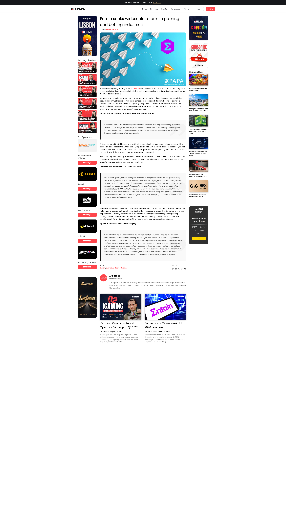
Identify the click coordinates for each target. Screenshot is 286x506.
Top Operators (84, 137)
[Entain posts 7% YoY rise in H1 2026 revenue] (165, 307)
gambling (110, 268)
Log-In (200, 9)
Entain (137, 88)
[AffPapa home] (78, 9)
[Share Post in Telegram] (185, 268)
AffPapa (113, 275)
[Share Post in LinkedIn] (176, 268)
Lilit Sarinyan (104, 331)
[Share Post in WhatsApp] (182, 268)
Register (210, 9)
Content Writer (115, 279)
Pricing (186, 9)
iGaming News (196, 72)
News (144, 9)
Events (164, 9)
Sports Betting (121, 268)
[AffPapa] (103, 281)
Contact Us (175, 9)
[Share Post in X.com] (179, 268)
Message (87, 162)
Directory (154, 9)
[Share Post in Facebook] (172, 268)
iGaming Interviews (87, 60)
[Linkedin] (119, 276)
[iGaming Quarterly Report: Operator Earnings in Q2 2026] (120, 307)
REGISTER (157, 2)
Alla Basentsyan (151, 331)
